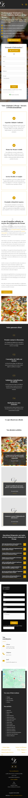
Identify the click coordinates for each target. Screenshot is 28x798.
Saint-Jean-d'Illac (10, 698)
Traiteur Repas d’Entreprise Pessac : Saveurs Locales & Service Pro (7, 748)
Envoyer (14, 86)
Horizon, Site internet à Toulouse (16, 795)
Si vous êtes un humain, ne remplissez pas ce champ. (12, 89)
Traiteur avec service (10, 720)
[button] (22, 4)
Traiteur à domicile (10, 715)
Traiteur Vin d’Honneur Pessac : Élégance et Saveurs (21, 748)
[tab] (14, 544)
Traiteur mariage (10, 724)
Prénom (4, 56)
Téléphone (5, 71)
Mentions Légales (14, 785)
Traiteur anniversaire (10, 717)
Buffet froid (9, 710)
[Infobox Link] (9, 646)
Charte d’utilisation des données (14, 786)
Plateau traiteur (9, 712)
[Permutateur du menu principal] (26, 4)
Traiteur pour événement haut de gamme (14, 732)
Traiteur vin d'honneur (11, 735)
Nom (4, 61)
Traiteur (8, 713)
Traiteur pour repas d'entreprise (12, 734)
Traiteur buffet (9, 722)
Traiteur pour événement (11, 730)
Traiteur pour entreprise (11, 729)
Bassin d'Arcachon (10, 700)
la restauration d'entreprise (16, 229)
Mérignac (8, 697)
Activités (14, 783)
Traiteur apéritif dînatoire (11, 718)
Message (5, 75)
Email (4, 66)
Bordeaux (8, 702)
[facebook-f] (12, 766)
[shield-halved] (10, 95)
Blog (14, 782)
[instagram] (15, 766)
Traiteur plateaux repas (11, 725)
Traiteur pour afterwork (11, 727)
